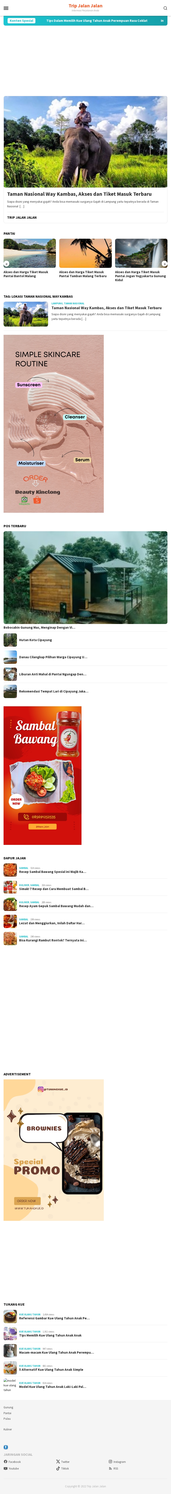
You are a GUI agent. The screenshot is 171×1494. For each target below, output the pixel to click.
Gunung (8, 1407)
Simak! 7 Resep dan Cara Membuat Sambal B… (54, 889)
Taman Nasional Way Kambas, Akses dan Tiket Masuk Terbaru (79, 194)
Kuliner (24, 885)
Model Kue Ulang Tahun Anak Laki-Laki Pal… (52, 1387)
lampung (57, 303)
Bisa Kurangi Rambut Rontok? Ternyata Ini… (53, 940)
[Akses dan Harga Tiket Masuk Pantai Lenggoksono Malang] (141, 253)
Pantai (7, 1413)
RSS (116, 1468)
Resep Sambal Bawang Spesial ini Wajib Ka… (52, 872)
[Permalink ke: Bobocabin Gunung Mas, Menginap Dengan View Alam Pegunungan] (85, 577)
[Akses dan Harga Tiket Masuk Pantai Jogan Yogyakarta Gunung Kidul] (85, 253)
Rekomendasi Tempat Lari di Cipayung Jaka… (53, 691)
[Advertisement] (85, 61)
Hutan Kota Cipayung (35, 640)
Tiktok (65, 1468)
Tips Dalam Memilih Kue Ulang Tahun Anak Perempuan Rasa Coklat (66, 21)
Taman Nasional (74, 303)
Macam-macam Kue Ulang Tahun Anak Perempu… (56, 1353)
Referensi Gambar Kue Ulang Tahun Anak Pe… (54, 1318)
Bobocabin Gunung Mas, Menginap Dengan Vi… (39, 628)
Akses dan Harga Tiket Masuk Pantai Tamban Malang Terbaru (27, 274)
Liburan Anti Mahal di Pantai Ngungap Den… (52, 674)
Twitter (65, 1462)
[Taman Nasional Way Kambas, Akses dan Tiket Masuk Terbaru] (85, 142)
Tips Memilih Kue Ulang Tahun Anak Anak (50, 1335)
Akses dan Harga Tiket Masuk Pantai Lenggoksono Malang (137, 274)
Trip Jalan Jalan (85, 5)
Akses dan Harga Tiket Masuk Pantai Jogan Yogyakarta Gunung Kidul (84, 276)
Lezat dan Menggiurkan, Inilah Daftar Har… (52, 923)
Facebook (15, 1462)
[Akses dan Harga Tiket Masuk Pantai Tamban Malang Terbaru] (30, 253)
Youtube (14, 1468)
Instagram (120, 1462)
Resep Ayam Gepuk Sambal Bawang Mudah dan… (56, 906)
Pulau (7, 1419)
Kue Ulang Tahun (30, 1314)
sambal (23, 868)
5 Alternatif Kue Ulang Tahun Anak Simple (51, 1370)
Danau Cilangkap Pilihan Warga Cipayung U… (53, 657)
